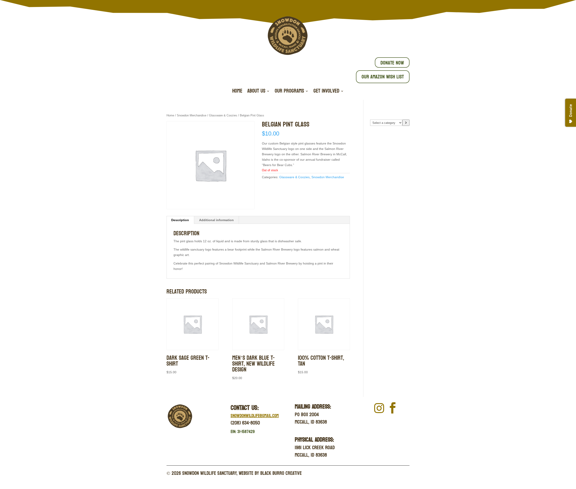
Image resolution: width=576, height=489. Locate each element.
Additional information (216, 220)
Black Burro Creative (281, 473)
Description (180, 220)
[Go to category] (406, 123)
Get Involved (326, 91)
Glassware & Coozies (223, 115)
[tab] (180, 220)
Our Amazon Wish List (383, 76)
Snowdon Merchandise (191, 115)
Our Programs (289, 91)
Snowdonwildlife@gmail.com (255, 416)
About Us (256, 91)
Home (237, 91)
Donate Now (392, 62)
